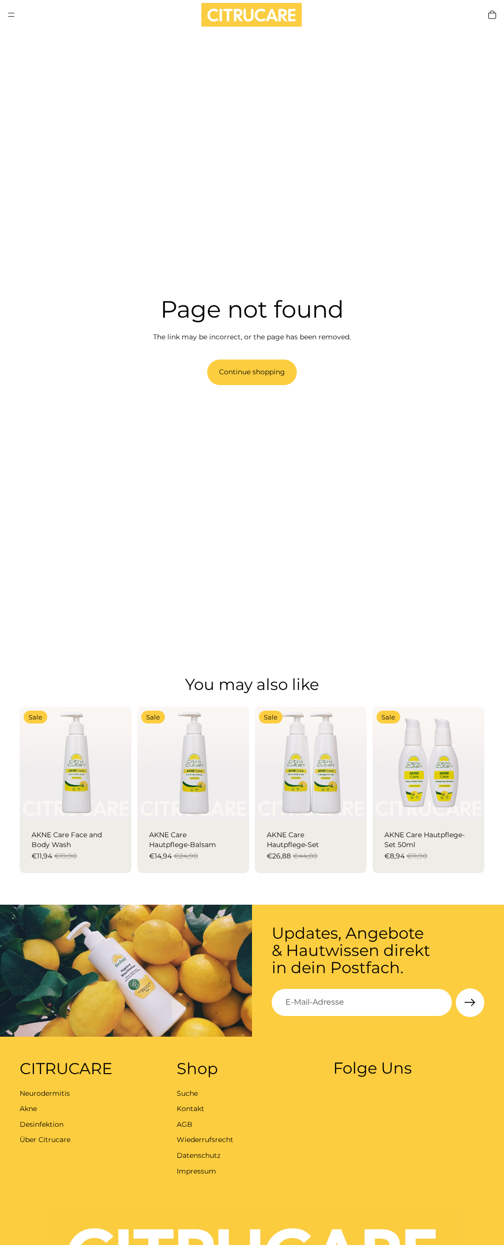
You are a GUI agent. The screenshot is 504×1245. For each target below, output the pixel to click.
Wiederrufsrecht (205, 1139)
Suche (187, 1092)
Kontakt (190, 1108)
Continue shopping (252, 371)
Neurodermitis (45, 1092)
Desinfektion (41, 1123)
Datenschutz (198, 1154)
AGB (184, 1123)
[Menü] (11, 14)
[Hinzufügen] (116, 803)
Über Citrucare (45, 1139)
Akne (28, 1108)
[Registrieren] (470, 1002)
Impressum (196, 1170)
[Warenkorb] (492, 15)
